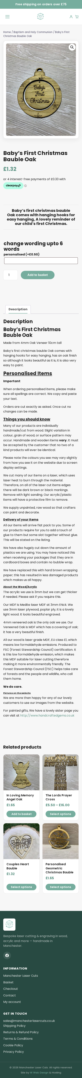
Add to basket (37, 275)
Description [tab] (18, 309)
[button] (72, 47)
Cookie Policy (13, 1045)
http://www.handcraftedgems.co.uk (47, 715)
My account (12, 1002)
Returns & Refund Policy (21, 1032)
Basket (8, 982)
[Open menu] (7, 17)
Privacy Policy (13, 1052)
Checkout (10, 989)
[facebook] (7, 955)
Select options (60, 814)
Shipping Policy (14, 1026)
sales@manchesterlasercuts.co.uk (29, 1021)
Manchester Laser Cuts (20, 976)
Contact (9, 995)
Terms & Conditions (18, 1038)
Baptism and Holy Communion (33, 32)
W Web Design (39, 1072)
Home (7, 32)
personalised (21, 254)
